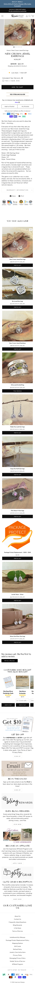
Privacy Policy (17, 752)
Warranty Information (17, 190)
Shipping (10, 66)
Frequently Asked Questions (17, 922)
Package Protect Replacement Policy (17, 940)
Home (8, 50)
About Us (17, 916)
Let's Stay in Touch (17, 970)
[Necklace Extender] (22, 682)
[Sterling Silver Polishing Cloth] (8, 682)
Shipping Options (17, 943)
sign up (17, 756)
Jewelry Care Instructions (17, 952)
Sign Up (17, 790)
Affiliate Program (17, 964)
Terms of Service (17, 931)
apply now (17, 863)
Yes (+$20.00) (12, 81)
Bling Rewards (17, 925)
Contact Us (17, 919)
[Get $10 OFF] (17, 724)
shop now (17, 899)
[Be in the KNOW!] (17, 768)
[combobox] (22, 700)
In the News (17, 928)
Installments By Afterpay (17, 937)
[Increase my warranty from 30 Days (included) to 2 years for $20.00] (22, 78)
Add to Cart (8, 705)
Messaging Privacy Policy (17, 958)
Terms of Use (25, 750)
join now (18, 824)
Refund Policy (17, 949)
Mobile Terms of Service (17, 961)
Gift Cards (17, 946)
